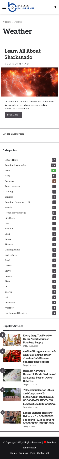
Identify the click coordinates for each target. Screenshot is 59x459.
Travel (8, 270)
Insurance (10, 302)
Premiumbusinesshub (16, 165)
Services (9, 196)
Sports (8, 291)
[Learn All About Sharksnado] (29, 82)
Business (9, 181)
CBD (7, 286)
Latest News (11, 159)
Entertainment (12, 186)
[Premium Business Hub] (21, 7)
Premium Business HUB (17, 202)
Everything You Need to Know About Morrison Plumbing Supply (37, 339)
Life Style (10, 217)
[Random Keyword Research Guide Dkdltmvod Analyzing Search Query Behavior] (12, 375)
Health (8, 207)
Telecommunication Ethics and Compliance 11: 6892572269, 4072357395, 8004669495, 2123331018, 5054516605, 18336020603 (39, 397)
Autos (8, 239)
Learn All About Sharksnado (23, 54)
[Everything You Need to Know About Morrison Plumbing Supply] (12, 340)
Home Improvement (15, 212)
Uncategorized (12, 249)
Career (8, 265)
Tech (7, 170)
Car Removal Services (16, 312)
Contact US (43, 453)
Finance (9, 244)
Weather (9, 307)
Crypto (8, 276)
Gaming (9, 191)
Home (8, 21)
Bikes (7, 281)
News (7, 175)
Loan (7, 233)
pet (6, 297)
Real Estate (11, 254)
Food (7, 260)
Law (7, 223)
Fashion (9, 228)
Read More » (13, 114)
